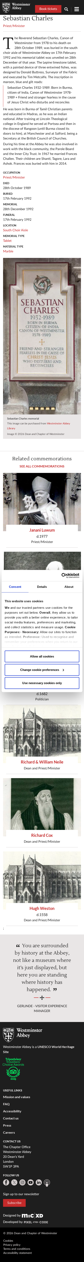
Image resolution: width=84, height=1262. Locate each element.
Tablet (7, 240)
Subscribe (14, 1203)
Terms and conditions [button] (16, 1249)
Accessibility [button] (12, 1111)
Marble (8, 251)
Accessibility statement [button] (17, 1253)
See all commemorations (42, 466)
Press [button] (7, 1125)
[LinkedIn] (39, 1182)
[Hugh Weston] (42, 880)
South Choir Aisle (15, 230)
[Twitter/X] (14, 1182)
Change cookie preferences (39, 669)
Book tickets (48, 9)
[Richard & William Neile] (42, 734)
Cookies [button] (8, 1240)
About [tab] (68, 586)
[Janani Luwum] (42, 502)
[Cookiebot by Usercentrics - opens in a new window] (61, 575)
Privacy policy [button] (11, 1245)
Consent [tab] (15, 586)
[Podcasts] (47, 1183)
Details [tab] (42, 586)
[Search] (67, 9)
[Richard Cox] (42, 807)
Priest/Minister (14, 26)
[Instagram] (22, 1182)
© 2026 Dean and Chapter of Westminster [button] (30, 1233)
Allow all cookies (42, 656)
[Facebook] (6, 1182)
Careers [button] (9, 1132)
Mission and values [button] (16, 1097)
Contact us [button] (11, 1118)
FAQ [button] (6, 1104)
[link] (32, 1215)
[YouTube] (31, 1182)
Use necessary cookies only (42, 683)
